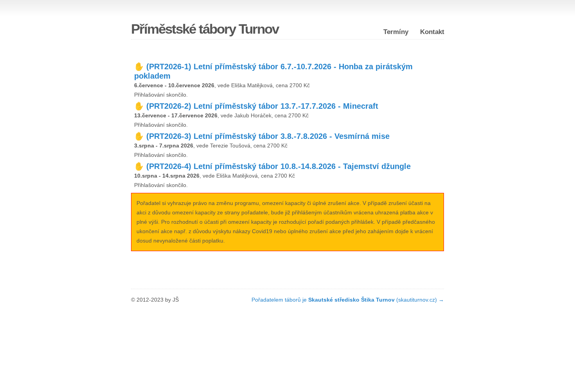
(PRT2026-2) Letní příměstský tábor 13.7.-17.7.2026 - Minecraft (262, 106)
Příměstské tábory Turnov (205, 28)
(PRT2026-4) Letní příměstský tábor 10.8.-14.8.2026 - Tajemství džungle (278, 166)
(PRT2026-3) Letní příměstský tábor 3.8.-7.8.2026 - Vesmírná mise (268, 136)
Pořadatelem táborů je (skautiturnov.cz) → (348, 300)
